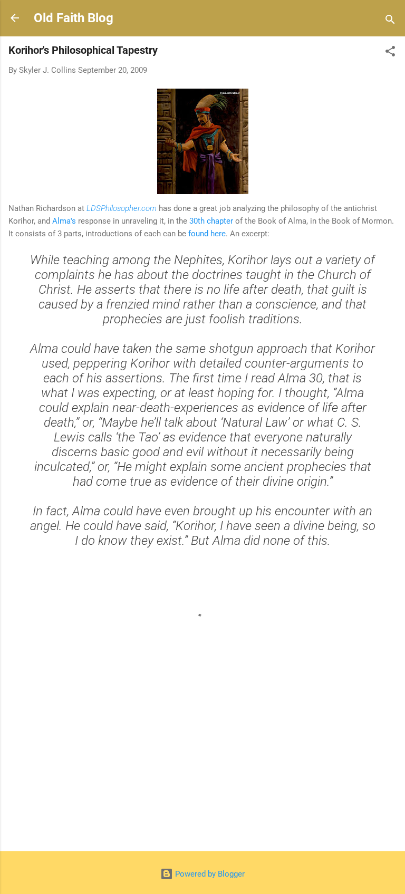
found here (207, 233)
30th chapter (211, 221)
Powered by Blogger (209, 874)
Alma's (64, 221)
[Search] (390, 21)
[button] (390, 53)
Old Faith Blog (73, 18)
